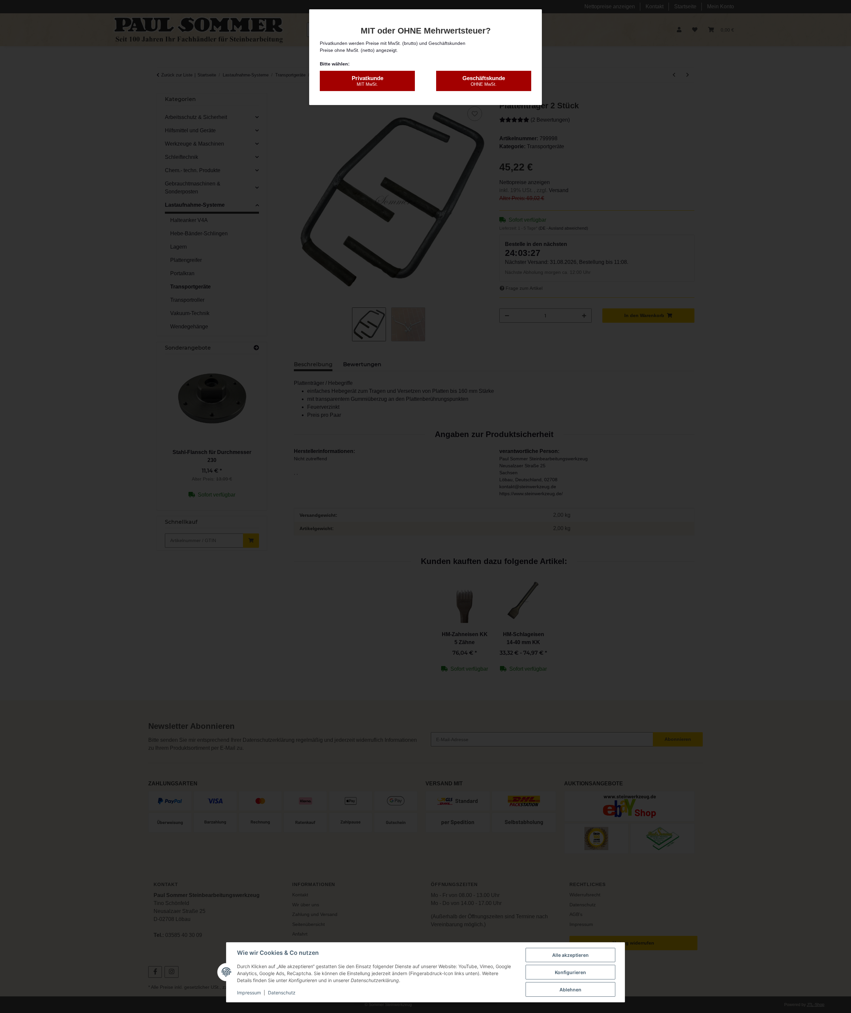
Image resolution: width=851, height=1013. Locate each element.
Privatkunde (367, 81)
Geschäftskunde (483, 81)
